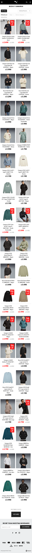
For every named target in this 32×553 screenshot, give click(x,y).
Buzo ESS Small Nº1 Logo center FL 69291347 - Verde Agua (8, 390)
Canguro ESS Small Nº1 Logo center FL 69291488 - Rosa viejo (8, 418)
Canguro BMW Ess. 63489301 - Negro (24, 444)
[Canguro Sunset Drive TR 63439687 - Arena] (8, 135)
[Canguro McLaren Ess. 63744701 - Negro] (23, 486)
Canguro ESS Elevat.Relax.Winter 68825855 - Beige (24, 308)
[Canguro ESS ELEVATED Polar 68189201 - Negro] (23, 406)
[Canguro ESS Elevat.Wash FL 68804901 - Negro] (8, 243)
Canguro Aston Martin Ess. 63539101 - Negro (24, 471)
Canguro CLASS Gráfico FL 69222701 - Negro (8, 335)
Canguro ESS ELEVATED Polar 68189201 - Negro (24, 418)
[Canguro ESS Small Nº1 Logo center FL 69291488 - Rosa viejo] (8, 406)
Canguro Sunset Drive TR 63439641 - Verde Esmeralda (24, 119)
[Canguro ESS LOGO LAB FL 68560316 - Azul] (23, 215)
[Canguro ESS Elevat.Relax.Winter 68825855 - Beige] (23, 296)
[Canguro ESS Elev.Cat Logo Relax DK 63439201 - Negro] (8, 54)
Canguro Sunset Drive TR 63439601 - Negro (8, 119)
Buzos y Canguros (20, 15)
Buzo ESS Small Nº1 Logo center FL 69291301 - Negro (23, 362)
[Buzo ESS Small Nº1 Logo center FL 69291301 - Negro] (23, 350)
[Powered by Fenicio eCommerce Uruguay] (28, 550)
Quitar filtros (4, 17)
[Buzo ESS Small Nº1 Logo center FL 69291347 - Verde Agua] (8, 377)
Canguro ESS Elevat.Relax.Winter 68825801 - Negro (8, 308)
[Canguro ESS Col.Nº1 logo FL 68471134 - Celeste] (8, 160)
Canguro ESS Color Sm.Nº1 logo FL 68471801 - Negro (24, 199)
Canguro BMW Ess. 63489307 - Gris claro (8, 471)
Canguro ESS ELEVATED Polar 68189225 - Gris (8, 445)
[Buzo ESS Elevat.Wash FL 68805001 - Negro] (8, 271)
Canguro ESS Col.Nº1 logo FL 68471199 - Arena (24, 172)
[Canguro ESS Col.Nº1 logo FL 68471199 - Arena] (23, 160)
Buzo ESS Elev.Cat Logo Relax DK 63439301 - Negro (8, 92)
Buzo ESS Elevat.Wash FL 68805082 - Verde (24, 281)
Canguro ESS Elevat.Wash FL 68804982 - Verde (24, 255)
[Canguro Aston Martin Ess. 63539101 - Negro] (23, 460)
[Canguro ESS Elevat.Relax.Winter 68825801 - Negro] (8, 296)
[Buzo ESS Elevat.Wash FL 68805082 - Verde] (23, 271)
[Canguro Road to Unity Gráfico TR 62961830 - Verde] (23, 26)
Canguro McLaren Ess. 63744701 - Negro (24, 497)
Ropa (11, 15)
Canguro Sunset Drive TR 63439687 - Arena (8, 146)
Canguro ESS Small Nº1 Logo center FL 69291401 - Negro (23, 389)
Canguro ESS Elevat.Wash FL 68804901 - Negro (8, 255)
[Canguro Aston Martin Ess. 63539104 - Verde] (8, 486)
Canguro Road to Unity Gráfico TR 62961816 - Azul (8, 38)
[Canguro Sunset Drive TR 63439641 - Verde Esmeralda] (23, 108)
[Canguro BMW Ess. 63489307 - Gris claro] (8, 460)
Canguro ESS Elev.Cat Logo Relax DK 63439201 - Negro (8, 65)
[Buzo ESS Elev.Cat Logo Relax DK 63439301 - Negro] (8, 81)
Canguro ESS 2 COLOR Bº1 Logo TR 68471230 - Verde (8, 199)
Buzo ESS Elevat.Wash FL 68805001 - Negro (8, 281)
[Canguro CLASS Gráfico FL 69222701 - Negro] (8, 323)
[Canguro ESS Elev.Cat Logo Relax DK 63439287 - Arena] (23, 54)
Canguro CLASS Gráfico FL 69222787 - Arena (8, 362)
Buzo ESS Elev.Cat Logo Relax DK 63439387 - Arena (24, 92)
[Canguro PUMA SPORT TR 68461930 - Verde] (23, 135)
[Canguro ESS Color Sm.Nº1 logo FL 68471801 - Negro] (23, 187)
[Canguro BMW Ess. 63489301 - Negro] (23, 433)
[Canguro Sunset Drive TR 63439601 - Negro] (8, 108)
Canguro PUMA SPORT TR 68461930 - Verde (23, 146)
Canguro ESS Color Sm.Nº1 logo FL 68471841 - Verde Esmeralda (8, 227)
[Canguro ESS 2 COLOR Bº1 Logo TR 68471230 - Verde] (8, 187)
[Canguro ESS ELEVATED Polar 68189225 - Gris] (8, 433)
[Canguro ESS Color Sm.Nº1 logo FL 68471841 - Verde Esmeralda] (8, 215)
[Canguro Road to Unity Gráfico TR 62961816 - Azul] (8, 26)
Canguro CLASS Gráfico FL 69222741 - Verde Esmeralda (24, 335)
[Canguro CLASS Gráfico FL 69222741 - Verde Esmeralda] (23, 323)
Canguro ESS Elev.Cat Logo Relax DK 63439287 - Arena (24, 65)
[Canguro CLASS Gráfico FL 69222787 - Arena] (8, 350)
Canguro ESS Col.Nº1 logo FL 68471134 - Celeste (8, 172)
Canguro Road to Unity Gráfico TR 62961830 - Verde (24, 38)
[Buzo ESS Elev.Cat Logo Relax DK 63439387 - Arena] (23, 81)
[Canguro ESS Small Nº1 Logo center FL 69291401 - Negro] (23, 377)
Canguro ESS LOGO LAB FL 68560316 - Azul (23, 226)
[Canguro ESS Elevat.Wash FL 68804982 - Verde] (23, 243)
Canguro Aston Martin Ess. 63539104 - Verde (8, 497)
